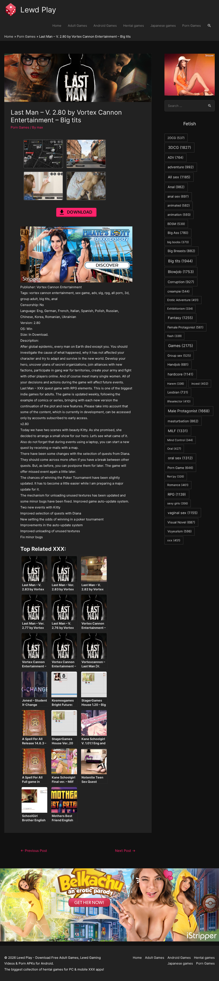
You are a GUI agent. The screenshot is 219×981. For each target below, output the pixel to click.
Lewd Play (38, 9)
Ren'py (175, 476)
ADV (175, 157)
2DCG (176, 138)
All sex (179, 177)
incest (199, 383)
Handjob (177, 364)
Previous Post (34, 851)
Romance (177, 485)
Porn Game (180, 468)
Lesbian (177, 392)
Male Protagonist (189, 411)
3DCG (179, 147)
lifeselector (179, 401)
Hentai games (133, 26)
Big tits (180, 261)
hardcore (180, 374)
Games (180, 345)
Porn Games (191, 26)
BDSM (176, 224)
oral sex (180, 458)
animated (178, 205)
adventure (181, 167)
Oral (174, 448)
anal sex (178, 196)
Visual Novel (181, 522)
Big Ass (178, 233)
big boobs (178, 242)
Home (56, 26)
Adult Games (77, 26)
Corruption (181, 282)
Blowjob (181, 271)
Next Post (125, 851)
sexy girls (177, 503)
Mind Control (180, 440)
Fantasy (180, 318)
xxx (173, 540)
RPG (177, 494)
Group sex (179, 355)
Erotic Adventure (182, 300)
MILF (178, 431)
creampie (178, 291)
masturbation (183, 421)
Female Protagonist (185, 327)
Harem (175, 383)
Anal (176, 187)
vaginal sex (183, 513)
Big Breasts (181, 251)
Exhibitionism (180, 308)
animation (179, 215)
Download (79, 212)
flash (174, 336)
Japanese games (163, 26)
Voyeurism (179, 531)
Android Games (105, 26)
